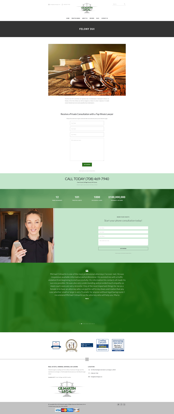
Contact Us (104, 18)
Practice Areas (76, 18)
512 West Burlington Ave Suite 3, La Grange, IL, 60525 (103, 369)
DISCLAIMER (64, 406)
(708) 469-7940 (97, 179)
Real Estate (79, 404)
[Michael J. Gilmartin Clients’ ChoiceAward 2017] (56, 349)
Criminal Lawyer (52, 406)
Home (67, 18)
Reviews (92, 18)
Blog (97, 18)
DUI (83, 404)
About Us (84, 18)
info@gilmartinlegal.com (55, 4)
